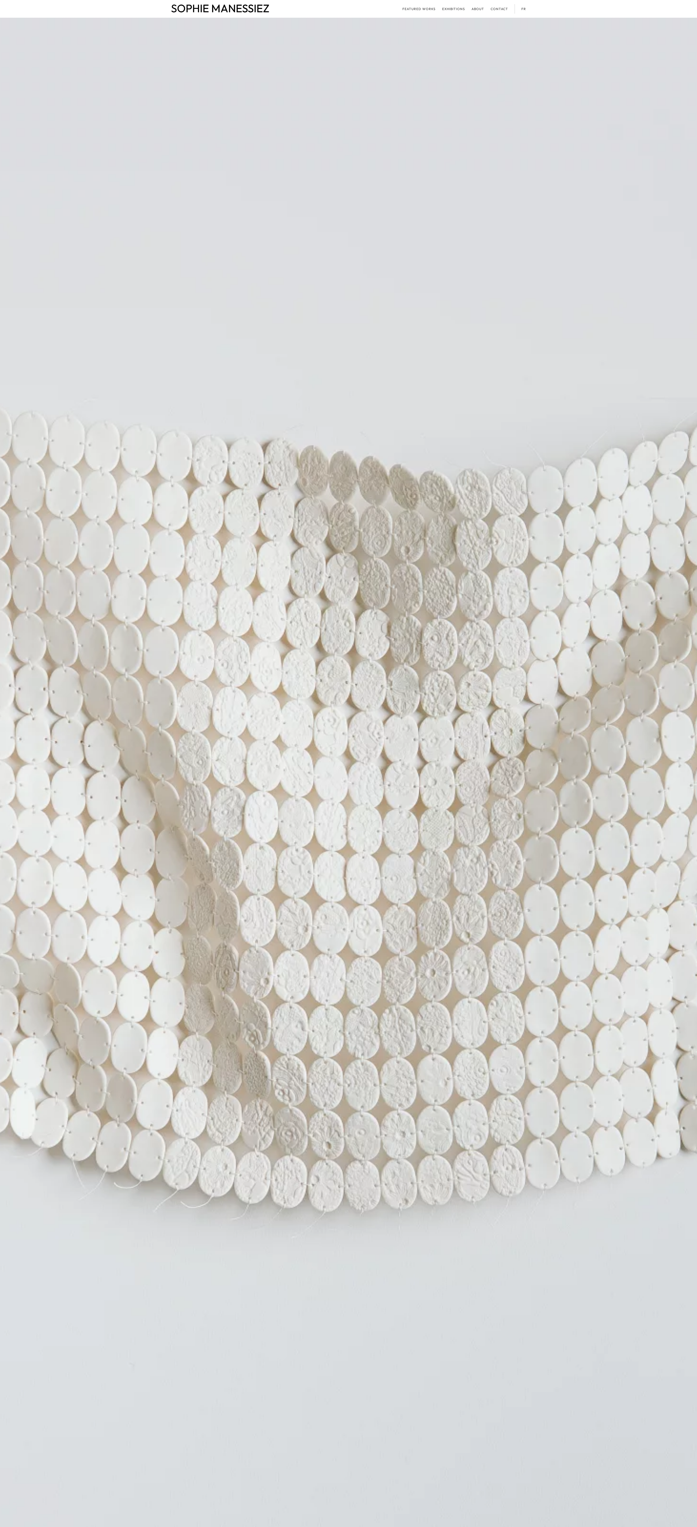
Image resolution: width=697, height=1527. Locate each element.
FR (523, 9)
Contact (499, 9)
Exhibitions (453, 9)
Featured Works (419, 9)
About (478, 9)
